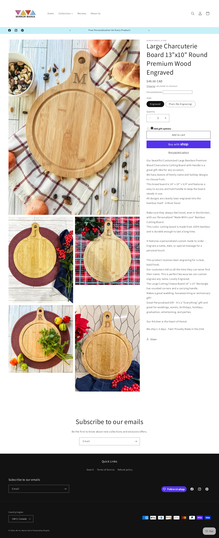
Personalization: (154, 91)
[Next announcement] (148, 30)
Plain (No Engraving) (180, 103)
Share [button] (153, 339)
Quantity (151, 111)
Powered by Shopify (41, 530)
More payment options (178, 152)
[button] (192, 13)
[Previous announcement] (70, 30)
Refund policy (125, 469)
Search (90, 469)
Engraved (155, 103)
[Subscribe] (136, 441)
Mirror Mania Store (24, 530)
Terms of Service (106, 469)
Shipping (151, 86)
